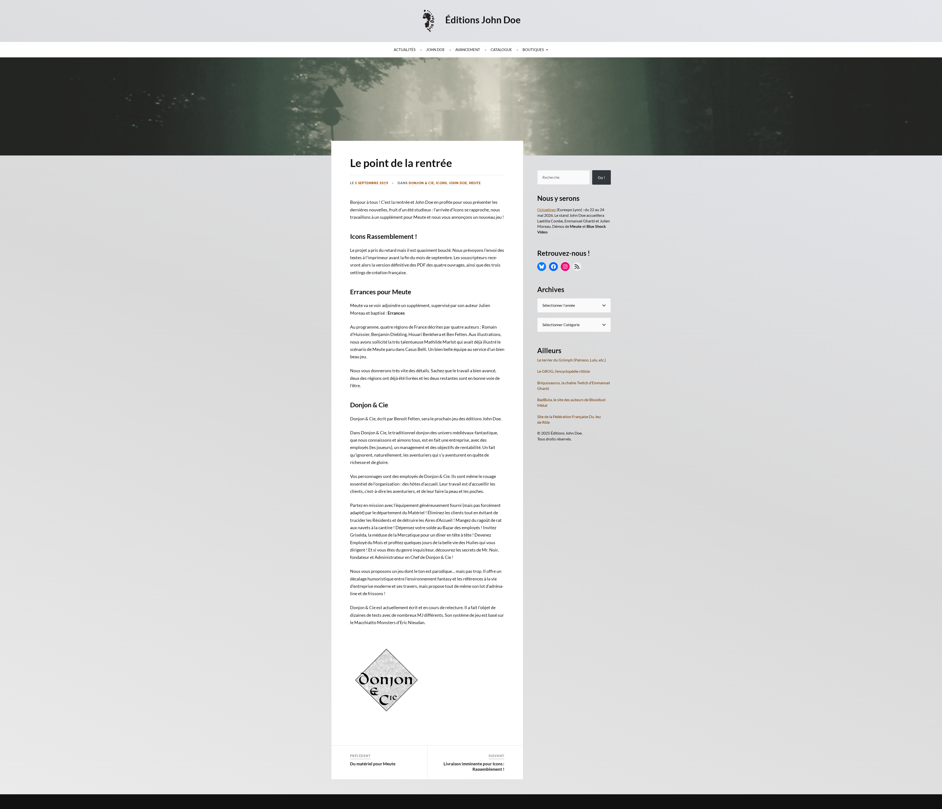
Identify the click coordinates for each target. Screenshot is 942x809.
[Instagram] (565, 266)
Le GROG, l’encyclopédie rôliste (563, 371)
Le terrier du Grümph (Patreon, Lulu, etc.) (571, 360)
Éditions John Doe (482, 19)
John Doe (435, 49)
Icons (441, 183)
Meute (475, 183)
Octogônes (546, 209)
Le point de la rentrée (401, 162)
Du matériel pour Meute (372, 763)
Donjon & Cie (421, 183)
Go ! (601, 177)
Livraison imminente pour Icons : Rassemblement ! (474, 766)
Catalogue (501, 49)
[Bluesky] (541, 266)
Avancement (467, 49)
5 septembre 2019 (371, 183)
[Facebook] (553, 266)
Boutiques (533, 49)
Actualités (405, 49)
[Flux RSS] (577, 266)
